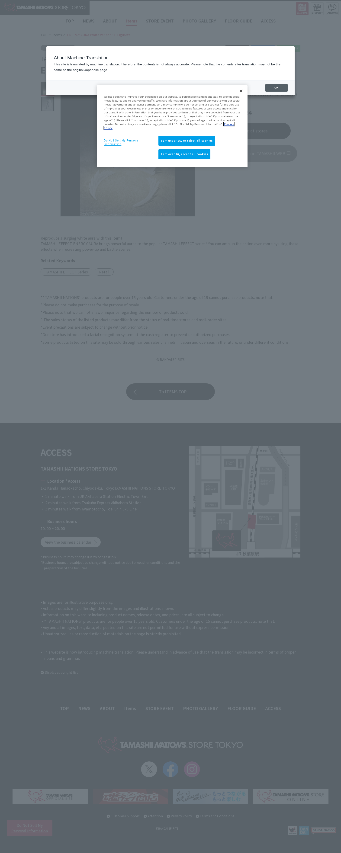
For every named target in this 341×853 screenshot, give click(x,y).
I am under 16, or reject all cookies (187, 140)
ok (276, 88)
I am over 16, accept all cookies (184, 154)
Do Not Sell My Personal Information (121, 142)
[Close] (241, 91)
